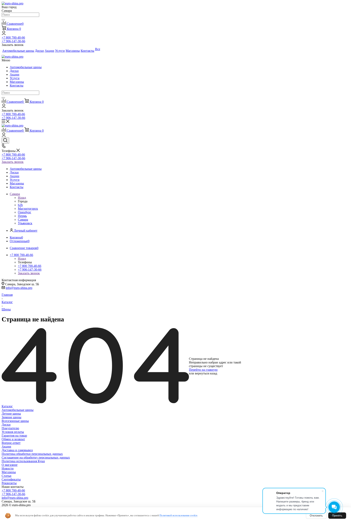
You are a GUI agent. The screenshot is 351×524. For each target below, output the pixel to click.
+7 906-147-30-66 (13, 41)
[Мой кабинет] (4, 34)
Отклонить (316, 515)
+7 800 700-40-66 (13, 37)
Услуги (15, 78)
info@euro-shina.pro (19, 288)
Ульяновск (25, 223)
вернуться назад (206, 373)
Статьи (6, 475)
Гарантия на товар (14, 435)
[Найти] (3, 19)
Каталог (7, 406)
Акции (14, 74)
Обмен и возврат (13, 439)
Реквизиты (9, 483)
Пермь (22, 216)
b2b (20, 205)
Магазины (17, 82)
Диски (14, 71)
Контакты (16, 85)
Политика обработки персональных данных (32, 454)
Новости (8, 468)
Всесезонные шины (15, 421)
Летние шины (11, 413)
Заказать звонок (13, 162)
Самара (23, 219)
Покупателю (10, 428)
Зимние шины (11, 417)
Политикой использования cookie (178, 515)
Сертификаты (11, 479)
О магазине (9, 465)
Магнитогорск (28, 208)
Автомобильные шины (26, 67)
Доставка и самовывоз (17, 450)
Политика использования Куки (23, 461)
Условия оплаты (13, 432)
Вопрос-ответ (11, 443)
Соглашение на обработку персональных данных (36, 457)
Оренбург (24, 212)
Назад (22, 197)
